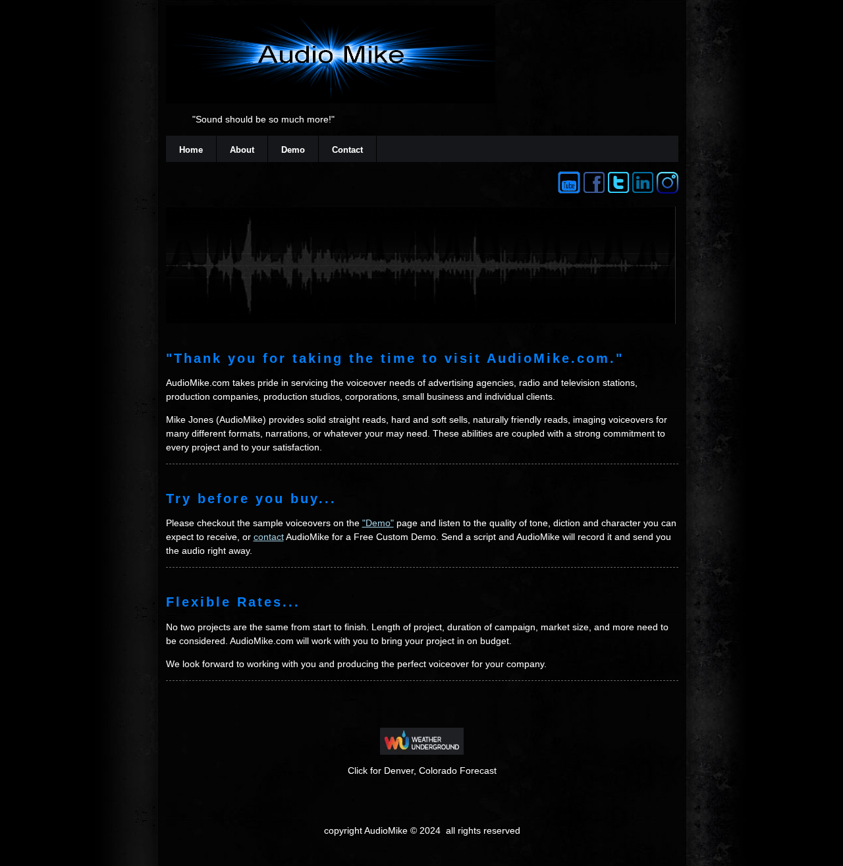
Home (191, 150)
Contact (347, 150)
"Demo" (378, 523)
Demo (293, 150)
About (242, 150)
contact (269, 536)
